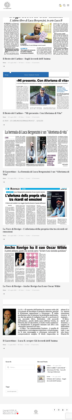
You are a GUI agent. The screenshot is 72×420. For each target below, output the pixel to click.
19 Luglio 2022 (12, 62)
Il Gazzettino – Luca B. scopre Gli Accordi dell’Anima (30, 340)
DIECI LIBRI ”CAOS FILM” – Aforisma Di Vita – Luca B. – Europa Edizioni (56, 370)
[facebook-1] (54, 410)
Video (49, 365)
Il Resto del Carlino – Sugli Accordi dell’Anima (26, 58)
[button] (68, 5)
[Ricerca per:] (20, 367)
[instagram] (59, 410)
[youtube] (63, 410)
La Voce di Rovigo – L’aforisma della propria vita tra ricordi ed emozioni (35, 230)
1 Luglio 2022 (12, 344)
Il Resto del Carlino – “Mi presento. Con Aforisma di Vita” (32, 113)
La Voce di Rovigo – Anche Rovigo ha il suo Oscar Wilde (31, 286)
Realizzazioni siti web (9, 413)
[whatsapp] (67, 410)
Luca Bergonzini (11, 391)
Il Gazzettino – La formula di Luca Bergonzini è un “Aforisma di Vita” (36, 173)
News (4, 62)
